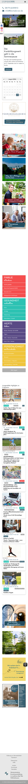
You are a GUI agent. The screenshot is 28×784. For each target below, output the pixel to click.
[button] (4, 21)
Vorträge (6, 311)
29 (17, 95)
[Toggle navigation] (25, 2)
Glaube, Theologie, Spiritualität (11, 330)
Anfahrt (14, 765)
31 (4, 97)
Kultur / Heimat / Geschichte (10, 337)
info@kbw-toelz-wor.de (14, 10)
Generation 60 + (8, 292)
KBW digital (14, 370)
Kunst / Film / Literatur (9, 341)
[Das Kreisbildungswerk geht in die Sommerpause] (14, 39)
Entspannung (7, 315)
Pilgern (5, 334)
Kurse (5, 307)
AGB (14, 762)
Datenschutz (14, 760)
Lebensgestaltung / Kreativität (10, 364)
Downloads (14, 767)
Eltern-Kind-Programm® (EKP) (11, 288)
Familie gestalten (8, 284)
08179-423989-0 (11, 8)
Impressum (14, 757)
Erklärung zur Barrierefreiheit (14, 755)
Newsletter (14, 769)
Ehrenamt (6, 357)
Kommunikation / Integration (10, 361)
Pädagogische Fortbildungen (10, 295)
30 (20, 95)
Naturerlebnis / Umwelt (9, 318)
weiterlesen (8, 69)
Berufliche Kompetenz (9, 353)
